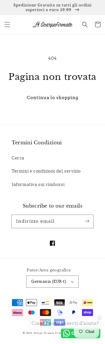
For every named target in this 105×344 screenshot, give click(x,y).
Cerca (18, 158)
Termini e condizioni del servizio (46, 171)
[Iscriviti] (86, 221)
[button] (7, 24)
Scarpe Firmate (44, 332)
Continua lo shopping (52, 97)
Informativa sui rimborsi (38, 184)
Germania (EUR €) (48, 281)
